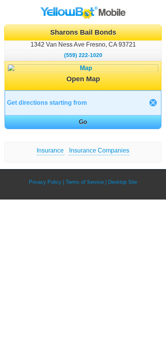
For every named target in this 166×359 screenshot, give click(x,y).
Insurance (50, 150)
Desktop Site (122, 182)
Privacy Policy (45, 182)
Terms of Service (85, 182)
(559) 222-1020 (83, 55)
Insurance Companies (99, 150)
